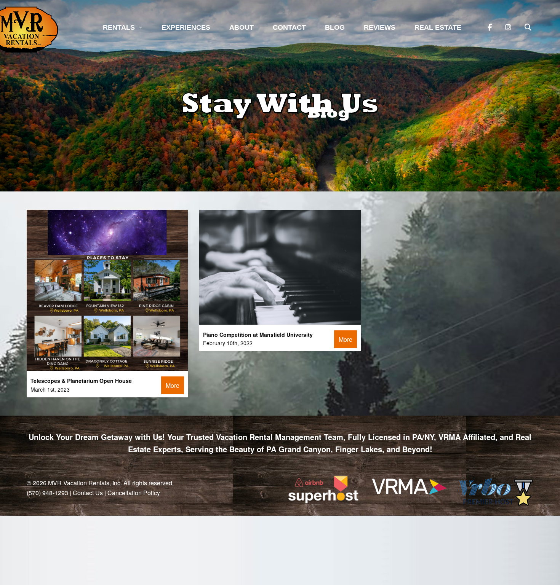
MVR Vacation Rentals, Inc (84, 482)
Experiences (186, 27)
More (172, 385)
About (241, 27)
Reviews (379, 27)
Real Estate (437, 27)
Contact (289, 27)
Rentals (119, 27)
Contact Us (88, 492)
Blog (335, 27)
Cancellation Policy (133, 492)
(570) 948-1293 (47, 492)
